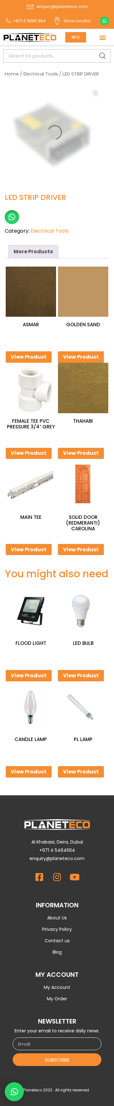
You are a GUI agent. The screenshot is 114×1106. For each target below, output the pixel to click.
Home (12, 74)
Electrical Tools (40, 74)
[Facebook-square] (39, 877)
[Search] (103, 56)
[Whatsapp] (104, 21)
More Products (33, 251)
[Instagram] (57, 877)
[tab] (33, 251)
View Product (29, 357)
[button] (102, 37)
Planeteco (32, 1090)
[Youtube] (75, 877)
